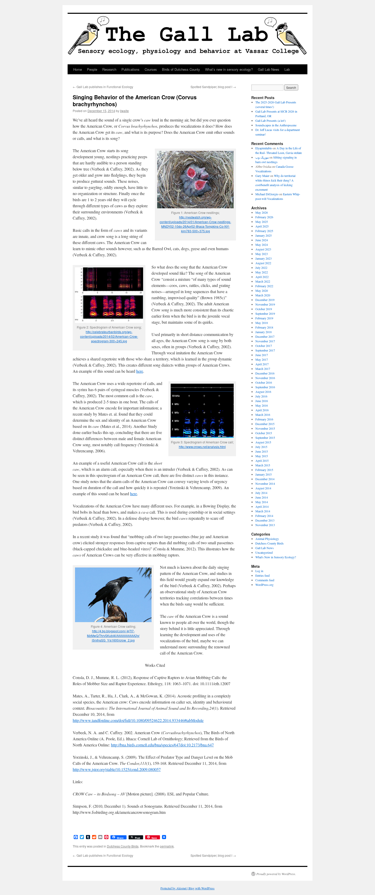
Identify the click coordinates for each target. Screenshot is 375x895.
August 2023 (263, 249)
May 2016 (261, 405)
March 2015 (262, 465)
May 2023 (261, 254)
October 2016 (263, 382)
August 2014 (263, 488)
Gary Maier (262, 176)
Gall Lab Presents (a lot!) (270, 120)
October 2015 (263, 433)
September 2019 (265, 313)
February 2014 (264, 516)
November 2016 (265, 378)
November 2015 (265, 428)
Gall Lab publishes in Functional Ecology (103, 86)
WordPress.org (264, 585)
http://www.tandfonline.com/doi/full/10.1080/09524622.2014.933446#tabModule (138, 720)
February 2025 (264, 231)
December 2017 (264, 336)
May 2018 (261, 323)
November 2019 (265, 304)
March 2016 (262, 415)
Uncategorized (264, 552)
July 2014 (261, 493)
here (139, 371)
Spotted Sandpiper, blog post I (213, 86)
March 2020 (262, 295)
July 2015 (261, 447)
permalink (167, 846)
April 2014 (262, 506)
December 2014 (264, 479)
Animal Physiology (267, 539)
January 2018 (263, 332)
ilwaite (124, 110)
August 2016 (263, 392)
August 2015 (263, 442)
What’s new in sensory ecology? (229, 69)
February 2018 (264, 327)
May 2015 (261, 456)
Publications (130, 69)
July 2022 (261, 267)
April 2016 (262, 410)
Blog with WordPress (202, 888)
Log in (259, 571)
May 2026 (261, 212)
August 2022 (263, 263)
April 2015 (262, 460)
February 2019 (264, 318)
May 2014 (261, 502)
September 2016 (265, 387)
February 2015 (264, 470)
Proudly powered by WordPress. (276, 874)
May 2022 (261, 272)
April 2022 (262, 277)
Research (109, 69)
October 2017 (263, 346)
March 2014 (262, 511)
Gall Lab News (268, 69)
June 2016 (261, 401)
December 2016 (264, 373)
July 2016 (261, 396)
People (92, 69)
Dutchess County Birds (123, 846)
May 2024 (261, 245)
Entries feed (262, 575)
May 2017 (261, 359)
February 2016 (264, 419)
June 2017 (261, 355)
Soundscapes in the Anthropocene (275, 125)
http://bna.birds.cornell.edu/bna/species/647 (145, 744)
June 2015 (261, 451)
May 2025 (261, 222)
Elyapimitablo (263, 148)
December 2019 (264, 300)
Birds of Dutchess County (181, 69)
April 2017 (262, 364)
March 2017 (262, 369)
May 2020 (261, 290)
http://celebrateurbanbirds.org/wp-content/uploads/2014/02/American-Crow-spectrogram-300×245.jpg (109, 336)
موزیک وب (262, 157)
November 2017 (265, 341)
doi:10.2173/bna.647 (197, 744)
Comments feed (264, 580)
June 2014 (261, 497)
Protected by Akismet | (174, 888)
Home (77, 69)
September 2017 (265, 350)
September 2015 (265, 438)
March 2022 (262, 281)
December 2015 (264, 424)
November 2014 (265, 483)
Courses (151, 69)
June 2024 (261, 240)
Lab (287, 69)
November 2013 (265, 525)
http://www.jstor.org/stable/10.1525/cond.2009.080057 (117, 769)
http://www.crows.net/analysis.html (202, 446)
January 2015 (263, 474)
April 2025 (262, 226)
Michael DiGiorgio (266, 194)
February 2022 (264, 286)
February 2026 (264, 217)
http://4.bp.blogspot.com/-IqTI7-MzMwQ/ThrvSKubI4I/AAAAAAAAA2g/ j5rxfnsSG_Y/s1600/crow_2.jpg (113, 635)
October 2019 (263, 309)
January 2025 (263, 235)
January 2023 (263, 258)
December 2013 (264, 520)
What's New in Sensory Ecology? (275, 557)
